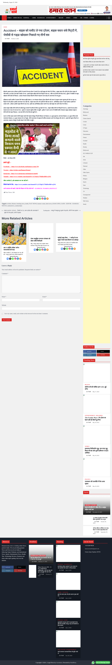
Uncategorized (86, 194)
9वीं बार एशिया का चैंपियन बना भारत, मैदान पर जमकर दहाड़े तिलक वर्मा (101, 528)
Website (4, 305)
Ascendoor (59, 662)
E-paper (92, 17)
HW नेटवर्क (7, 38)
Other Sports (86, 172)
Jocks (84, 159)
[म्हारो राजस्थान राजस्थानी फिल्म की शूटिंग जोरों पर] (68, 638)
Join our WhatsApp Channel (102, 662)
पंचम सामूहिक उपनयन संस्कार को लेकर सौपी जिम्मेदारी (40, 240)
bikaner (14, 203)
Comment (5, 273)
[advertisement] (79, 10)
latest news (49, 203)
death (26, 203)
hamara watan (41, 203)
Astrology (85, 109)
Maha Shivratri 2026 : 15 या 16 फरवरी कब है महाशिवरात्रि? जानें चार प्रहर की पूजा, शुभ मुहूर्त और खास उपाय (45, 569)
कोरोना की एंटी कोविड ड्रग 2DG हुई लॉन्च (95, 388)
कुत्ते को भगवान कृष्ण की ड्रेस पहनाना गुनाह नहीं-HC (94, 75)
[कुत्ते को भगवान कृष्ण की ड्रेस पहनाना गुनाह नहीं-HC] (68, 581)
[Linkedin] (45, 199)
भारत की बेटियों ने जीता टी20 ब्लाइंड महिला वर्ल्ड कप (95, 508)
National (26, 17)
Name (4, 296)
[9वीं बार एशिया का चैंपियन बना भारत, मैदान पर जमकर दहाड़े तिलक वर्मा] (87, 531)
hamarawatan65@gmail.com (92, 548)
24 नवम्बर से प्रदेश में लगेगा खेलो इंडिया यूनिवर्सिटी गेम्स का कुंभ (100, 518)
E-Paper (85, 128)
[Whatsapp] (40, 199)
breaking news (21, 203)
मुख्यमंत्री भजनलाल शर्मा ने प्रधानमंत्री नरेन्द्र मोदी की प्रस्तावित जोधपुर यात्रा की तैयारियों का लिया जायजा (68, 623)
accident (8, 203)
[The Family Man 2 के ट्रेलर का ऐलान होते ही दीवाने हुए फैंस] (96, 403)
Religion (85, 178)
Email (44, 296)
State (5, 27)
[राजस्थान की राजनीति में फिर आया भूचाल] (96, 467)
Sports (68, 17)
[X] (37, 199)
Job (81, 17)
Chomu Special (17, 17)
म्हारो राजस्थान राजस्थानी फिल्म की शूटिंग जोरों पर (68, 652)
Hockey (85, 147)
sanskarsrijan (18, 205)
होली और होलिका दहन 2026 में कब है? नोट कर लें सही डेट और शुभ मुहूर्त (41, 558)
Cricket (85, 121)
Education (85, 131)
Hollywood (86, 150)
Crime (34, 17)
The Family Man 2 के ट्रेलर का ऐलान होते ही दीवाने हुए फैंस (95, 419)
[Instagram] (42, 199)
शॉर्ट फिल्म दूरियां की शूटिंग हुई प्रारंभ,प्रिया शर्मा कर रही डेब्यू (96, 58)
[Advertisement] (96, 36)
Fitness (85, 137)
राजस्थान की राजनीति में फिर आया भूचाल (95, 483)
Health (61, 17)
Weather (85, 198)
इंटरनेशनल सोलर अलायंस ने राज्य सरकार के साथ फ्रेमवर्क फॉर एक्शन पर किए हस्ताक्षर (67, 567)
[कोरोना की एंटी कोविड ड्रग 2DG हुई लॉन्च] (96, 372)
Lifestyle (85, 163)
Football (85, 140)
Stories (86, 17)
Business (85, 115)
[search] (109, 18)
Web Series (86, 201)
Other (75, 17)
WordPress (73, 662)
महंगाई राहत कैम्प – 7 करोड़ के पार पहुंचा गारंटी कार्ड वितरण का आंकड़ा (68, 239)
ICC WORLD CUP (88, 153)
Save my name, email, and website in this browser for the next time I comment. (26, 313)
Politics (85, 175)
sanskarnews (10, 205)
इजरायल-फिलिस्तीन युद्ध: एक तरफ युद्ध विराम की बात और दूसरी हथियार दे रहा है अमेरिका (96, 451)
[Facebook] (35, 199)
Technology (41, 17)
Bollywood (86, 112)
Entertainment (51, 17)
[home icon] (4, 17)
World (9, 17)
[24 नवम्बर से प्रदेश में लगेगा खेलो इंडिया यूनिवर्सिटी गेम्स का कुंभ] (87, 520)
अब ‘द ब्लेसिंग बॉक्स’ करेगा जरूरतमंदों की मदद (11, 249)
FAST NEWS (33, 203)
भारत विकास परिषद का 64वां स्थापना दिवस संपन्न (93, 61)
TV (84, 191)
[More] (47, 199)
